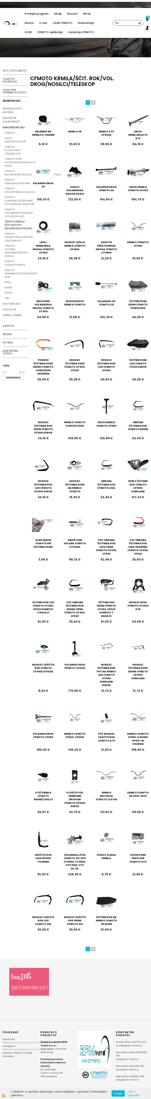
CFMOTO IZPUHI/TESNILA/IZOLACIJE (16, 190)
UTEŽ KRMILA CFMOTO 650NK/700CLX (43, 796)
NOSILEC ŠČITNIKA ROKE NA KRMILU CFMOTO (75, 486)
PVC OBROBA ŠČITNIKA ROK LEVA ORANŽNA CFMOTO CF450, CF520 (137, 547)
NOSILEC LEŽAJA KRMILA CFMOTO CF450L (74, 246)
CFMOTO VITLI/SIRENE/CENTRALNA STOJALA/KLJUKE (16, 213)
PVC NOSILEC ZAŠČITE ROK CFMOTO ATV (106, 737)
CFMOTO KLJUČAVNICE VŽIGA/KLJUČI (13, 150)
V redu (118, 1093)
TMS (7, 298)
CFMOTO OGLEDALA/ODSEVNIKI (16, 181)
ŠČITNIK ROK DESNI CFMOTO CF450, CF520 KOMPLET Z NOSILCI (106, 609)
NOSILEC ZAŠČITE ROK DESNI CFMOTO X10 (75, 920)
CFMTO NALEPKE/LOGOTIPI (15, 139)
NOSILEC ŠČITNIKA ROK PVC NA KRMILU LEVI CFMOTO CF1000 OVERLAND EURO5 (106, 675)
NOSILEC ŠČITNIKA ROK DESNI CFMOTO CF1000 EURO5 (43, 427)
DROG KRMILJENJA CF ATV (138, 135)
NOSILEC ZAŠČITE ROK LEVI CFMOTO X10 (43, 920)
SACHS (9, 292)
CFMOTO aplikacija (50, 32)
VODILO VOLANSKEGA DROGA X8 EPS (75, 190)
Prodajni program (36, 14)
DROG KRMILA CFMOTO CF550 (106, 424)
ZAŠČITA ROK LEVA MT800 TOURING (43, 858)
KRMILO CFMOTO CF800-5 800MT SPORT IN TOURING (138, 739)
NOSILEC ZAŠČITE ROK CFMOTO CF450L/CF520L (43, 668)
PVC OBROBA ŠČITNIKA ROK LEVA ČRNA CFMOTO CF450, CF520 (106, 547)
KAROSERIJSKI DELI (14, 127)
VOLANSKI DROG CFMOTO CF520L (74, 666)
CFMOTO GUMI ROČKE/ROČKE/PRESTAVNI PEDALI (16, 162)
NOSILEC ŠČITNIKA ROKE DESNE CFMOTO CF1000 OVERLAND (138, 671)
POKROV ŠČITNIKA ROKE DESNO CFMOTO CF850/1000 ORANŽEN (43, 366)
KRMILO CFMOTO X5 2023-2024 (138, 794)
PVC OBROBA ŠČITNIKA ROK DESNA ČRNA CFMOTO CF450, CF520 (74, 609)
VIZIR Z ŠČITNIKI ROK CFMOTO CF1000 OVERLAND (138, 486)
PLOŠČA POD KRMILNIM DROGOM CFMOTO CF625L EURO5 (74, 799)
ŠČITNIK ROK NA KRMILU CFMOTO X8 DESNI (106, 920)
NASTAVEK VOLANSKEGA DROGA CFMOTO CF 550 (43, 306)
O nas (43, 23)
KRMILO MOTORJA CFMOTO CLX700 (106, 796)
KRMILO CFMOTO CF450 (138, 244)
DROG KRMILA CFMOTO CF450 (138, 188)
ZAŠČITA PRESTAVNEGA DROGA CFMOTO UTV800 (106, 247)
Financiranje (86, 23)
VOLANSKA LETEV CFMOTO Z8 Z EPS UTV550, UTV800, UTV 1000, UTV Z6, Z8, (75, 861)
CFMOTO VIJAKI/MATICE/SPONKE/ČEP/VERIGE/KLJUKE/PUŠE (16, 200)
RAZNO (9, 287)
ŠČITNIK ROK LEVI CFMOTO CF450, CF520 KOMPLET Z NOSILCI (43, 607)
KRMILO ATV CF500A (106, 133)
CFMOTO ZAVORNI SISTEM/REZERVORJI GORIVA (16, 251)
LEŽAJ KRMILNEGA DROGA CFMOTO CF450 (43, 247)
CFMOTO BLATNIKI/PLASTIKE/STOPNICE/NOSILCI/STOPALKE (16, 172)
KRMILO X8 (74, 131)
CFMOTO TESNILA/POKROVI (15, 263)
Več (43, 126)
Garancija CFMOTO (81, 32)
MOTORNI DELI (11, 304)
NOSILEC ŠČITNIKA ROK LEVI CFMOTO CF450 (106, 365)
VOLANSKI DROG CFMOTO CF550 (43, 735)
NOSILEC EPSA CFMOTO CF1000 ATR (137, 606)
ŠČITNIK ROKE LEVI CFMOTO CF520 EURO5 (138, 363)
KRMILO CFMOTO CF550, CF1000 (74, 735)
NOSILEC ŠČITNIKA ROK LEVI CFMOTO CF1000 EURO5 (43, 486)
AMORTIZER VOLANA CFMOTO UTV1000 (75, 543)
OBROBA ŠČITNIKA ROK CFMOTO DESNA (138, 426)
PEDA (8, 282)
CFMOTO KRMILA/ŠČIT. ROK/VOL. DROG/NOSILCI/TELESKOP (16, 225)
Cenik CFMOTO (62, 23)
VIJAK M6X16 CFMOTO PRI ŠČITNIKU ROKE (43, 543)
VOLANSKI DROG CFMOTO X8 (106, 188)
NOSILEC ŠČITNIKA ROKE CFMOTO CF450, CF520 (74, 365)
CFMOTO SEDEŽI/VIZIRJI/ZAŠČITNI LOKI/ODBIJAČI (16, 237)
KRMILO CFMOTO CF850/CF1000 (74, 424)
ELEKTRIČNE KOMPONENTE (11, 119)
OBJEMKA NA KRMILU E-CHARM (43, 133)
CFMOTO (10, 133)
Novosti (72, 14)
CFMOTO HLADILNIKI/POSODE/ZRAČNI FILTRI (16, 273)
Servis (87, 14)
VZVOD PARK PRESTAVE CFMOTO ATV (137, 858)
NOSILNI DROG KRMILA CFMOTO (74, 302)
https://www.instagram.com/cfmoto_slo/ (27, 1049)
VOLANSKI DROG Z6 (43, 185)
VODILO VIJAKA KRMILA (106, 856)
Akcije (58, 14)
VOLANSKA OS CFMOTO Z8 (106, 302)
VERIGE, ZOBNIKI (12, 315)
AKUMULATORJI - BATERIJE (13, 110)
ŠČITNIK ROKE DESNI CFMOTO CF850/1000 (138, 304)
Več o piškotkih (133, 1093)
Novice (29, 23)
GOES (28, 32)
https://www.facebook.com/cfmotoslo (25, 1042)
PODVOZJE (9, 309)
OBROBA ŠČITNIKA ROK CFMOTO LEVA (106, 484)
